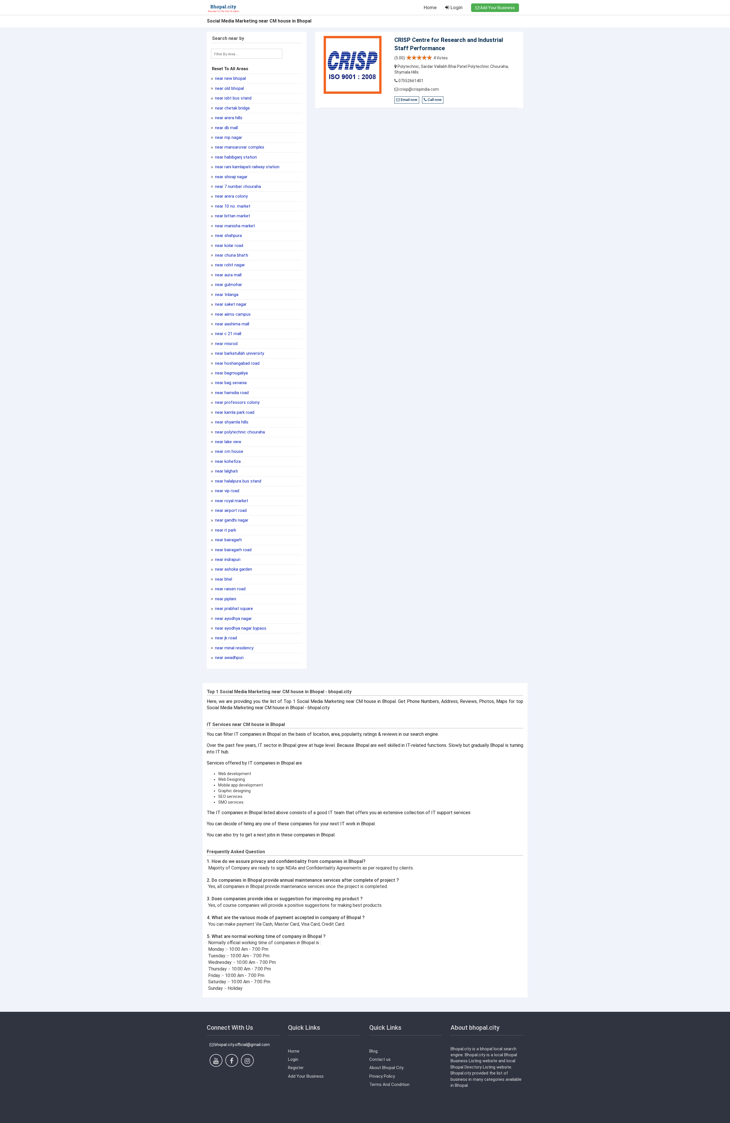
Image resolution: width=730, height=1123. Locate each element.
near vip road (226, 490)
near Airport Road (230, 510)
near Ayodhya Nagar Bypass (240, 628)
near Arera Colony (231, 196)
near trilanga (226, 294)
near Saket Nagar (230, 304)
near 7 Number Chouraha (237, 186)
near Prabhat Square (233, 608)
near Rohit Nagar (229, 264)
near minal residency (234, 647)
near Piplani (225, 598)
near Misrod (226, 343)
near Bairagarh (228, 539)
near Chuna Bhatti (231, 255)
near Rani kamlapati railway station (246, 166)
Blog (373, 1051)
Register (296, 1067)
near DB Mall (226, 127)
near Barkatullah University (239, 353)
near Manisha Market (234, 225)
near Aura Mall (228, 274)
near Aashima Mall (231, 324)
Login (456, 7)
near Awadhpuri (229, 657)
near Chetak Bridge (232, 108)
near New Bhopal (230, 78)
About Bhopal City (386, 1067)
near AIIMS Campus (232, 314)
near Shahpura (228, 235)
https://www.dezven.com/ (231, 1118)
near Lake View (227, 441)
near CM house (228, 451)
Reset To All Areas (230, 68)
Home (430, 7)
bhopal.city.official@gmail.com (242, 1044)
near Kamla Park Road (234, 412)
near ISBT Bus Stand (233, 98)
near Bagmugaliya (231, 373)
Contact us (380, 1059)
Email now (408, 100)
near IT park (225, 530)
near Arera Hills (228, 117)
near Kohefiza (227, 461)
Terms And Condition (389, 1084)
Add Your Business (497, 7)
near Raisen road (230, 588)
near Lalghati (226, 471)
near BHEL (223, 579)
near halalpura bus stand (237, 481)
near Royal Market (231, 500)
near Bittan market (232, 215)
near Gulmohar (228, 284)
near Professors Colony (236, 402)
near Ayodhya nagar (233, 618)
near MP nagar (228, 137)
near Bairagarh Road (233, 549)
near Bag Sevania (230, 382)
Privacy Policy (382, 1076)
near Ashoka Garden (233, 569)
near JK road (225, 637)
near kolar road (228, 245)
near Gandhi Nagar (231, 520)
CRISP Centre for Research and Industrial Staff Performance (448, 44)
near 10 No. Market (232, 206)
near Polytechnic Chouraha (239, 432)
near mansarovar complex (239, 147)
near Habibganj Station (235, 157)
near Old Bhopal (229, 88)
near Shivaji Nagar (231, 176)
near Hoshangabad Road (236, 363)
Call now (434, 100)
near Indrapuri (227, 559)
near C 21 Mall (227, 333)
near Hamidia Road (231, 392)
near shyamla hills (231, 422)
